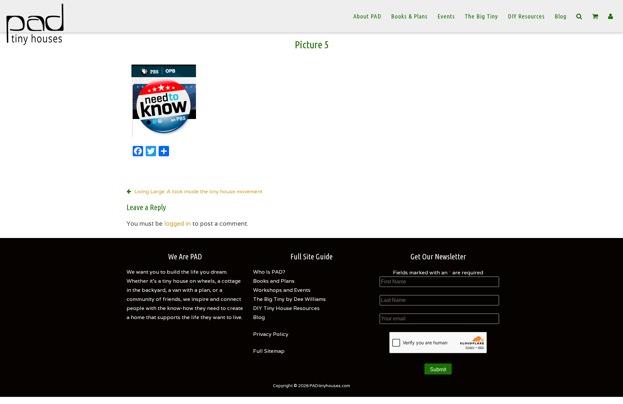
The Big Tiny (481, 16)
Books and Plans (274, 281)
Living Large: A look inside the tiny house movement (198, 191)
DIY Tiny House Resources (286, 308)
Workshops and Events (282, 290)
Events (446, 16)
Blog (561, 16)
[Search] (579, 16)
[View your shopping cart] (595, 16)
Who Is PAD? (269, 271)
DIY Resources (526, 16)
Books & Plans (409, 16)
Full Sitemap (269, 351)
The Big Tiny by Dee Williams (289, 299)
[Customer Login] (610, 16)
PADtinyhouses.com (330, 385)
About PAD (367, 16)
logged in (177, 223)
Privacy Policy (270, 334)
